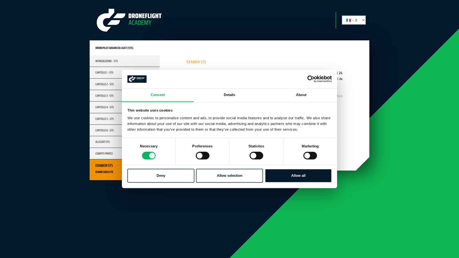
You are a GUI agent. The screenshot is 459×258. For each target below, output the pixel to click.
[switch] (202, 156)
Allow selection (229, 175)
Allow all (298, 175)
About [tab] (301, 95)
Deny (161, 175)
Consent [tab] (158, 95)
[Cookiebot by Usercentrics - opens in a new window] (311, 79)
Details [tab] (229, 95)
